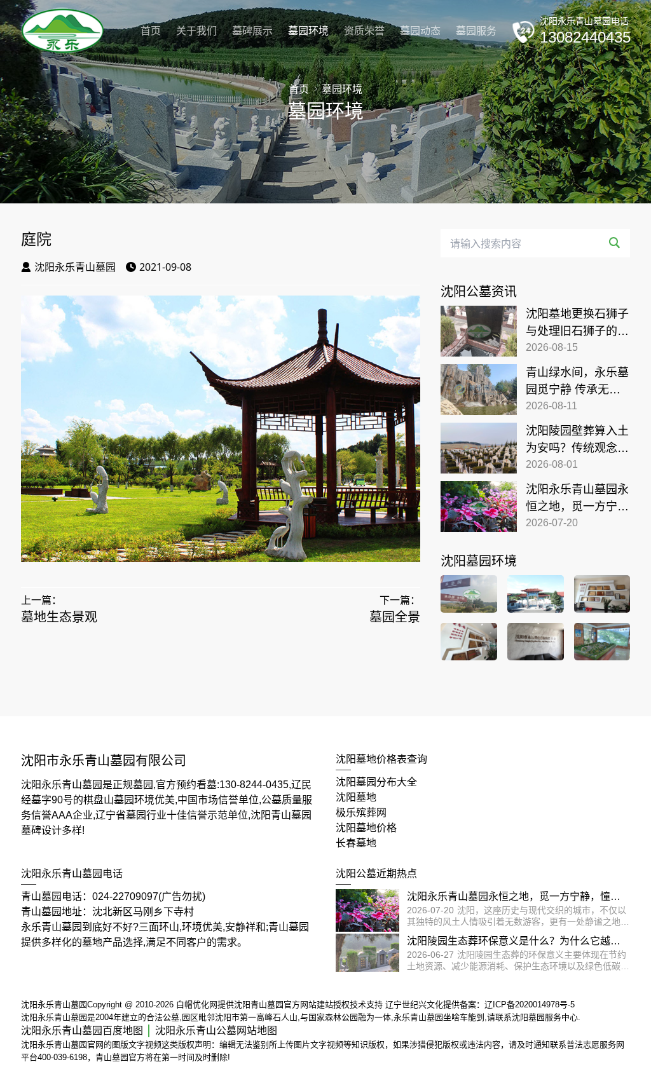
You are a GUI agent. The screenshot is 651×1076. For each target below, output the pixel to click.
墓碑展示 (252, 30)
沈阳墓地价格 (366, 827)
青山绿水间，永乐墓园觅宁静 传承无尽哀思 (577, 382)
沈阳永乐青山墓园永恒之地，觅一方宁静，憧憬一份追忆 (577, 499)
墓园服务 (476, 30)
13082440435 (585, 37)
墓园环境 (308, 30)
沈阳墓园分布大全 (376, 782)
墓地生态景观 (59, 617)
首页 (150, 30)
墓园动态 (420, 30)
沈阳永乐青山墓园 (75, 267)
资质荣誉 (364, 30)
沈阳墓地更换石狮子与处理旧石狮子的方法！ (577, 324)
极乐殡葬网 (361, 812)
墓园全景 (394, 617)
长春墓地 (356, 843)
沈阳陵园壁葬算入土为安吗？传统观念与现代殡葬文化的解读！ (577, 441)
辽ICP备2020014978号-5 (529, 1004)
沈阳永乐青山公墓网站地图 (216, 1030)
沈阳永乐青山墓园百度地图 (82, 1030)
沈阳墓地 (356, 797)
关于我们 (196, 30)
